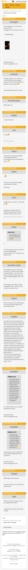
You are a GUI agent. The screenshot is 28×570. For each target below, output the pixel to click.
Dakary (14, 171)
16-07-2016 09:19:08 (10, 295)
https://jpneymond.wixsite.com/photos (13, 216)
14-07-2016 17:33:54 (9, 148)
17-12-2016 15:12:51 (9, 470)
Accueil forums (6, 11)
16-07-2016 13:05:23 (9, 313)
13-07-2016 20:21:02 (9, 126)
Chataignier (14, 22)
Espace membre (23, 1)
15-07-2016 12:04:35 (9, 194)
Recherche (11, 5)
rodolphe (14, 316)
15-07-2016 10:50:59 (9, 168)
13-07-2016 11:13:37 (9, 18)
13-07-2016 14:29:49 (9, 70)
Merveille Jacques (14, 100)
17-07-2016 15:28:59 (9, 368)
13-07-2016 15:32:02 (9, 112)
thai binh (14, 474)
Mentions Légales (14, 563)
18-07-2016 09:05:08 (10, 423)
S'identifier (7, 7)
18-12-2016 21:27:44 (9, 493)
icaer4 (14, 197)
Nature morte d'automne (10, 13)
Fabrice (14, 151)
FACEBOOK (18, 551)
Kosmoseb (14, 74)
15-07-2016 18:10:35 (9, 223)
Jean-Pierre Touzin (14, 265)
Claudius (14, 115)
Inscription (17, 5)
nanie (14, 496)
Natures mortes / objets (16, 11)
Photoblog (6, 141)
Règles (6, 5)
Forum (17, 1)
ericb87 (14, 227)
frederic (14, 298)
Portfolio (12, 141)
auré (14, 130)
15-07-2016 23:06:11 (9, 261)
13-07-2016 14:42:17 (9, 97)
